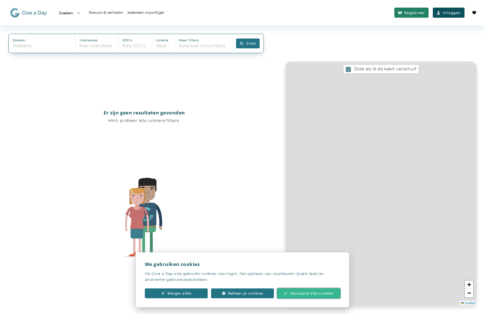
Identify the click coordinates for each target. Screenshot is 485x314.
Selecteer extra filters (202, 45)
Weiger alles (179, 293)
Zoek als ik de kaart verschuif (385, 68)
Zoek (251, 43)
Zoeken (66, 13)
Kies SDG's (133, 45)
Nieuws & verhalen (106, 12)
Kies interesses (95, 45)
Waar (161, 45)
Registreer (414, 13)
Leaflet (469, 303)
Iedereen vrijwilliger (145, 12)
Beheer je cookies (245, 293)
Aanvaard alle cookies (312, 293)
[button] (469, 285)
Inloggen (452, 13)
